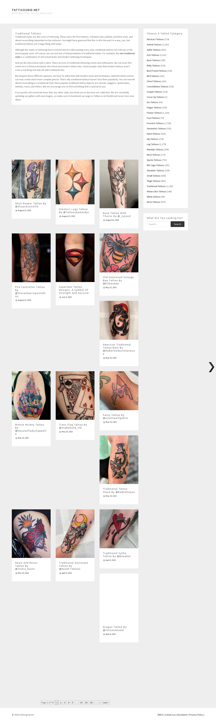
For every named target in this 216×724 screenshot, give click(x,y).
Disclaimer (182, 714)
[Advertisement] (75, 133)
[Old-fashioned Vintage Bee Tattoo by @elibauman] (119, 252)
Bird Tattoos (153, 76)
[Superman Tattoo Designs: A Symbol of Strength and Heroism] (75, 257)
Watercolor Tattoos (156, 191)
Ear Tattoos (152, 102)
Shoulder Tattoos (155, 170)
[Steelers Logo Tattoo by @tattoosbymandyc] (75, 182)
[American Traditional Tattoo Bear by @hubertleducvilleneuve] (119, 320)
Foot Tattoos (153, 118)
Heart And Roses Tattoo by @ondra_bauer (26, 565)
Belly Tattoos (153, 65)
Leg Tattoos (153, 144)
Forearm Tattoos (155, 123)
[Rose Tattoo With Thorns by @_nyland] (119, 184)
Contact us (170, 714)
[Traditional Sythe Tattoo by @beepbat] (119, 528)
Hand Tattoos (153, 133)
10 (81, 702)
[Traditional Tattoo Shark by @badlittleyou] (119, 459)
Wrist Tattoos (153, 201)
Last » (106, 702)
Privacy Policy (196, 714)
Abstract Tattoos (155, 39)
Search (177, 224)
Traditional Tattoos (156, 186)
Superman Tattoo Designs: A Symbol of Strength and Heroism (74, 290)
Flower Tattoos (154, 112)
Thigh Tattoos (153, 180)
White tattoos (154, 196)
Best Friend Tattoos (157, 70)
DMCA (160, 714)
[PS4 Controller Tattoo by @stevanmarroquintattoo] (31, 257)
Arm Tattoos (153, 55)
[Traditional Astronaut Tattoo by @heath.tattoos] (75, 533)
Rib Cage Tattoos (155, 165)
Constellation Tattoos (157, 86)
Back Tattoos (153, 60)
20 (86, 702)
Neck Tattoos (153, 154)
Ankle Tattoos (154, 49)
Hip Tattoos (152, 139)
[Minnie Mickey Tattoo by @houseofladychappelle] (31, 395)
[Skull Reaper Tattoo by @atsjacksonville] (31, 179)
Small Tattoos (153, 175)
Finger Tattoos (154, 107)
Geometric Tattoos (156, 128)
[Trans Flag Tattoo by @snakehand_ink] (75, 395)
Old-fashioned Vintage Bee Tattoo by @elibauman (118, 280)
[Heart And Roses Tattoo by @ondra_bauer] (31, 533)
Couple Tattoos (154, 91)
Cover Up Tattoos (155, 97)
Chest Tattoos (154, 81)
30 (91, 702)
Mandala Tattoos (155, 149)
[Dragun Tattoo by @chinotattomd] (119, 598)
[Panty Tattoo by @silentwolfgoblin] (119, 390)
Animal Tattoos (154, 44)
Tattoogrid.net (26, 10)
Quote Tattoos (154, 159)
